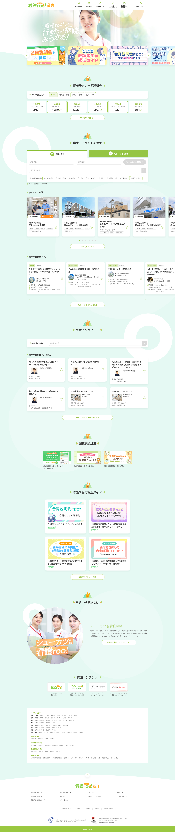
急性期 (41, 751)
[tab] (57, 154)
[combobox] (51, 162)
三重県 (53, 722)
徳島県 (36, 730)
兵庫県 (53, 725)
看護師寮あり (105, 758)
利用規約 (97, 808)
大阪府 (48, 725)
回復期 (46, 751)
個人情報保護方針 (108, 808)
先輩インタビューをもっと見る (87, 417)
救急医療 (65, 758)
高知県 (53, 730)
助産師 (52, 739)
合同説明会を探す (36, 796)
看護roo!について (66, 808)
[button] (79, 240)
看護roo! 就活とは (65, 792)
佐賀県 (46, 732)
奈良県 (59, 725)
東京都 (65, 720)
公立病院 (40, 745)
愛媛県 (48, 730)
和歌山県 (65, 725)
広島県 (53, 727)
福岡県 (40, 732)
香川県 (42, 730)
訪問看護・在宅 (95, 758)
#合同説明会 (51, 527)
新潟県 (41, 718)
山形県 (70, 715)
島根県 (42, 727)
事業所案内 (87, 808)
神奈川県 (71, 720)
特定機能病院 (46, 758)
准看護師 (40, 739)
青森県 (47, 715)
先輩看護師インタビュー (125, 796)
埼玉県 (53, 720)
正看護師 (33, 739)
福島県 (75, 715)
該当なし (58, 751)
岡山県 (48, 727)
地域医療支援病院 (36, 758)
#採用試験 (51, 567)
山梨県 (64, 718)
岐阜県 (36, 722)
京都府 (42, 725)
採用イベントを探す (95, 796)
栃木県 (42, 720)
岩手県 (53, 715)
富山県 (47, 718)
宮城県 (58, 715)
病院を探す (63, 796)
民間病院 (54, 745)
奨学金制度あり (115, 758)
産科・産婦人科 (79, 758)
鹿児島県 (75, 732)
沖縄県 (81, 732)
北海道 (41, 715)
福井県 (58, 718)
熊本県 (57, 732)
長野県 (70, 718)
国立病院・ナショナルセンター (67, 745)
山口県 (59, 727)
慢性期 (52, 751)
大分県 (63, 732)
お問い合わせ (64, 800)
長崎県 (51, 732)
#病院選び (95, 530)
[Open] (139, 343)
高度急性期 (34, 751)
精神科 (87, 758)
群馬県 (48, 720)
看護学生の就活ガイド (38, 800)
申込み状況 (120, 792)
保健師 (46, 739)
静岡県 (42, 722)
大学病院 (33, 745)
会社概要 (77, 808)
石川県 (53, 718)
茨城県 (36, 720)
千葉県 (59, 720)
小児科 (71, 758)
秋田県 (64, 715)
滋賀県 (36, 725)
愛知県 (48, 722)
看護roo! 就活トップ (37, 792)
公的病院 (47, 745)
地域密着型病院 (56, 758)
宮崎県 (68, 732)
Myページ (92, 792)
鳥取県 (36, 727)
